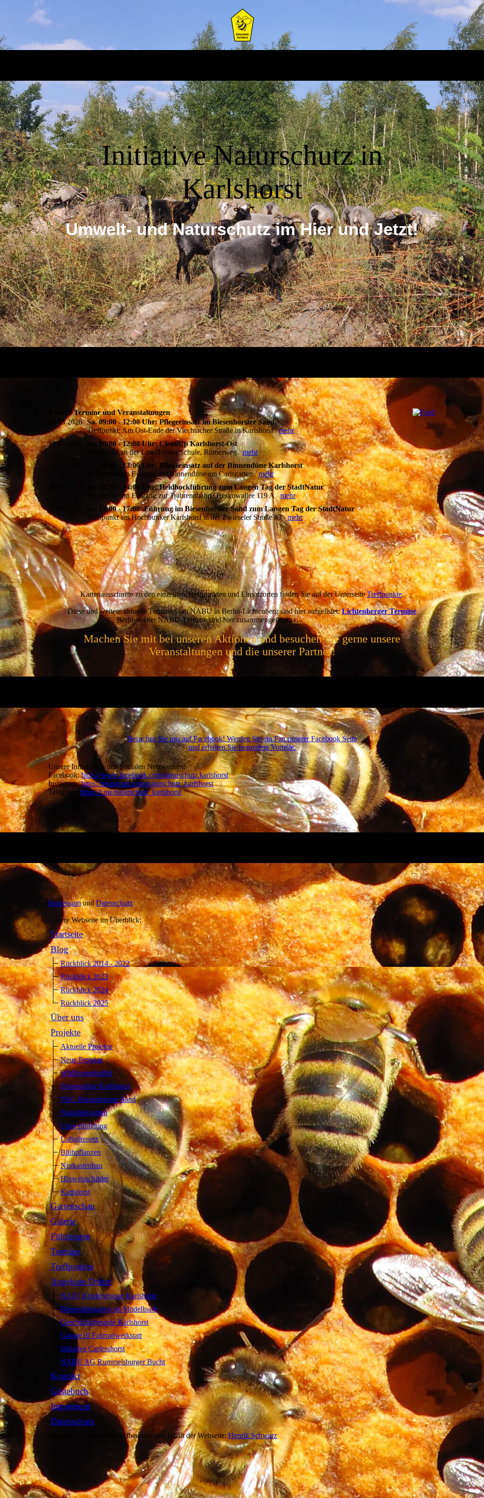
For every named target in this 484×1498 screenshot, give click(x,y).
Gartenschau (73, 1206)
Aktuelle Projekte (86, 1046)
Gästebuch (69, 1391)
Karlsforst (75, 1192)
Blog (60, 949)
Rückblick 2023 (84, 977)
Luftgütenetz (79, 1139)
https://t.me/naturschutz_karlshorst (130, 792)
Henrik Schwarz (252, 1435)
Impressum (64, 903)
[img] (242, 25)
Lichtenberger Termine (379, 611)
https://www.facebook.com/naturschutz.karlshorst (154, 775)
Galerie (63, 1221)
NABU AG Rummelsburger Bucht (112, 1362)
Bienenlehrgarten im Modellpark (108, 1309)
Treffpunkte (384, 594)
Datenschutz (114, 903)
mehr (286, 430)
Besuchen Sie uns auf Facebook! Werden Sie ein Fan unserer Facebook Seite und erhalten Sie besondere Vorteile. (242, 743)
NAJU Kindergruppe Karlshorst (108, 1296)
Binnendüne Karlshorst (95, 1086)
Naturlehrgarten (83, 1113)
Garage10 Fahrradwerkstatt (101, 1335)
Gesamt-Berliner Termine (330, 620)
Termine (65, 1251)
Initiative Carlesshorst (92, 1349)
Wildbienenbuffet (86, 1073)
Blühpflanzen (80, 1152)
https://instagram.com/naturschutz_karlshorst (147, 783)
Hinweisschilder (84, 1179)
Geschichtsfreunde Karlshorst (104, 1322)
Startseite (67, 934)
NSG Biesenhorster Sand (98, 1099)
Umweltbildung (83, 1126)
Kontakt (65, 1376)
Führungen (71, 1236)
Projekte (65, 1032)
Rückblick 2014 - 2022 (95, 963)
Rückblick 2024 (84, 990)
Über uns (67, 1017)
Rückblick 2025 (84, 1003)
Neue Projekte (81, 1060)
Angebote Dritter (81, 1281)
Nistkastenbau (81, 1165)
